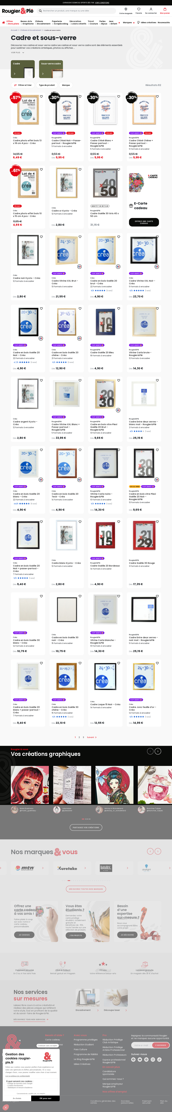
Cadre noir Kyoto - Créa (26, 278)
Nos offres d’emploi (115, 1091)
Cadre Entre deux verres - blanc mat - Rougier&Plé (143, 423)
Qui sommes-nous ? (113, 1079)
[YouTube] (140, 1059)
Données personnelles (127, 1102)
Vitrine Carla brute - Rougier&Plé (140, 354)
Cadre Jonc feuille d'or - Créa (142, 708)
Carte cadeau (52, 1039)
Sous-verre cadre (51, 63)
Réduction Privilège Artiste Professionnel (114, 1049)
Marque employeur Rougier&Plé (113, 1085)
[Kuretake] (30, 868)
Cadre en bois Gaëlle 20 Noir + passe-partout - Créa (26, 568)
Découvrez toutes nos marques (86, 889)
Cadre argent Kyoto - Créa (25, 423)
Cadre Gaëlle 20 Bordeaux (105, 565)
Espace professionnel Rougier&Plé (114, 1061)
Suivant (90, 737)
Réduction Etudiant (84, 1044)
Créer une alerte (107, 224)
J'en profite (76, 935)
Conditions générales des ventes (102, 1102)
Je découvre (127, 935)
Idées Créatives (82, 1064)
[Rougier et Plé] (13, 1045)
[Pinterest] (146, 1059)
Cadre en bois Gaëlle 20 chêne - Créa (65, 354)
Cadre (16, 63)
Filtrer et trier (25, 85)
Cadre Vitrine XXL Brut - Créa (65, 282)
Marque (66, 85)
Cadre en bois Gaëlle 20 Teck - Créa (65, 495)
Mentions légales (10, 1101)
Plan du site (163, 1102)
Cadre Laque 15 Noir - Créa (105, 704)
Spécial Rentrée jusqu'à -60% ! (86, 2)
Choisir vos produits (30, 156)
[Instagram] (153, 1059)
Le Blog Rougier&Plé (84, 1059)
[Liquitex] (72, 868)
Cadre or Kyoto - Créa (64, 210)
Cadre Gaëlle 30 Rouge (142, 563)
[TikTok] (159, 1059)
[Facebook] (133, 1059)
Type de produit (47, 85)
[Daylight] (114, 868)
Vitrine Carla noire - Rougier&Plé (101, 495)
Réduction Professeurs (114, 1055)
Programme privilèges (86, 1039)
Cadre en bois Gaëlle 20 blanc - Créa (26, 495)
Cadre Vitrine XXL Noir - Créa (142, 282)
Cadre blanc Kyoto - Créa (66, 563)
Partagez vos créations (86, 827)
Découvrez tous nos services (29, 1019)
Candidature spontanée (109, 1073)
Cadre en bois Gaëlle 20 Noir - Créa (26, 354)
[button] (151, 11)
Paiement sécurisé (147, 1102)
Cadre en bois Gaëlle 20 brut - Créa (103, 282)
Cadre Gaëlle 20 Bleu (102, 352)
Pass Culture (80, 1049)
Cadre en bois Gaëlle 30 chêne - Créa (65, 708)
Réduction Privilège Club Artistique (113, 1041)
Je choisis (24, 935)
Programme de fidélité (86, 1054)
